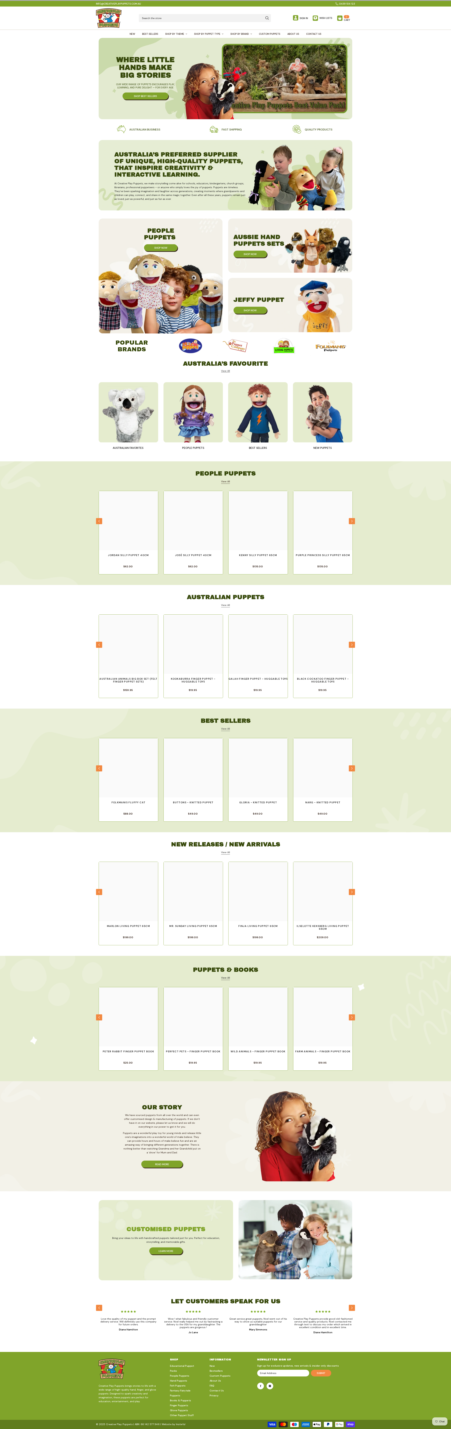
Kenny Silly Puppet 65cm (258, 555)
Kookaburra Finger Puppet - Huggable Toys (193, 680)
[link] (138, 129)
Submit (321, 1373)
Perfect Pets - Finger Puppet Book (193, 1051)
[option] (190, 346)
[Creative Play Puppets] (190, 346)
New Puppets (322, 448)
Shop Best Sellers (145, 96)
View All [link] (225, 370)
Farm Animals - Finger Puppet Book (322, 1051)
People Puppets (193, 448)
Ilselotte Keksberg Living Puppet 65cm (323, 927)
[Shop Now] (161, 276)
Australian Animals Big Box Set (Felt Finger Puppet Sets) (128, 680)
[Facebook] (260, 1386)
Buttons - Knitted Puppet (193, 802)
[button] (99, 521)
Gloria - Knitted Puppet (258, 802)
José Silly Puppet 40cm (193, 555)
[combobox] (201, 18)
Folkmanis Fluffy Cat (129, 802)
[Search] (205, 18)
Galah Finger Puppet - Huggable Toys (258, 678)
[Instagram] (270, 1386)
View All (225, 481)
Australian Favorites (128, 448)
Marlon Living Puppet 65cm (128, 926)
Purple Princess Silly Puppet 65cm (323, 555)
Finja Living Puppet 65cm (258, 926)
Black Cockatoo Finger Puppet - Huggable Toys (323, 680)
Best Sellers (258, 448)
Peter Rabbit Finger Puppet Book (128, 1051)
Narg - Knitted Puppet (322, 802)
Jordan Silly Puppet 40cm (128, 555)
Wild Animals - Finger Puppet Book (258, 1051)
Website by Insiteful (174, 1424)
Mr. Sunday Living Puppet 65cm (193, 926)
